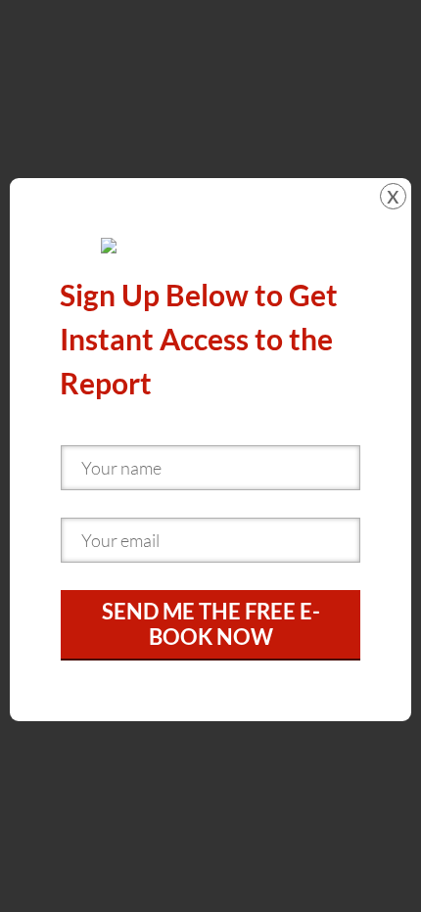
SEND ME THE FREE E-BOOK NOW (211, 624)
